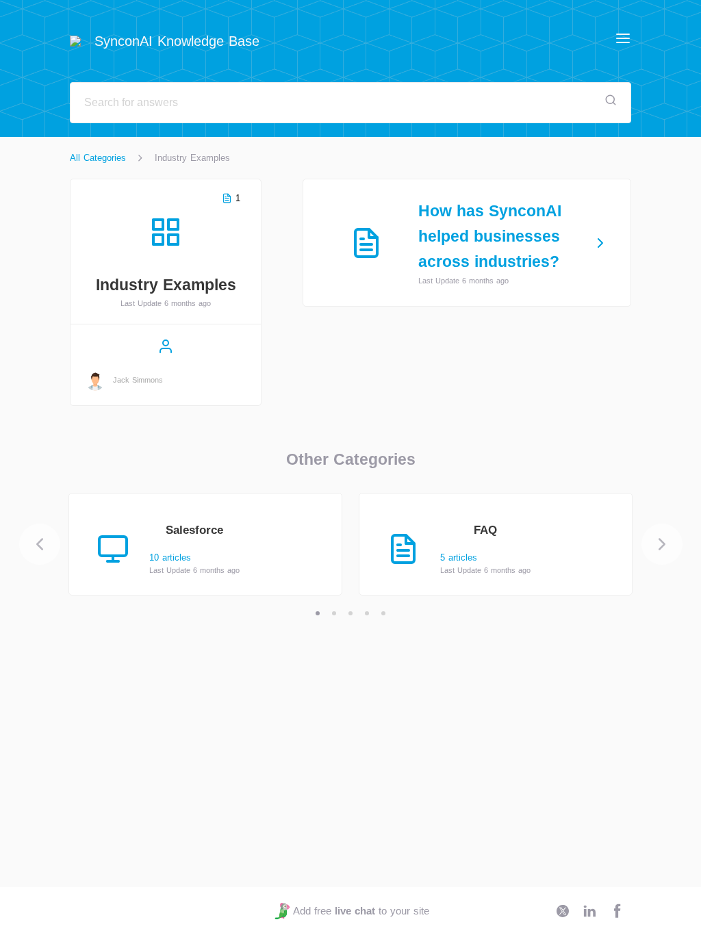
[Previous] (39, 544)
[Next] (662, 544)
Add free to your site (361, 911)
